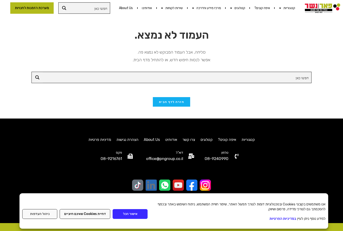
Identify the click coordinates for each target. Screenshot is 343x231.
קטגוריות (289, 8)
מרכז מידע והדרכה (208, 8)
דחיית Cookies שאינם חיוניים (85, 214)
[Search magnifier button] (64, 8)
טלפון (224, 153)
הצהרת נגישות (127, 139)
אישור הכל (130, 214)
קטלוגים (239, 8)
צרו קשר (188, 139)
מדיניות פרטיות (99, 139)
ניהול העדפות (39, 214)
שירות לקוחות (174, 8)
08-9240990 (216, 158)
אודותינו (147, 8)
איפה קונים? (262, 8)
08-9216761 (111, 158)
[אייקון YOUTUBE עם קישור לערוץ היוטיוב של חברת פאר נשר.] (178, 185)
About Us (126, 8)
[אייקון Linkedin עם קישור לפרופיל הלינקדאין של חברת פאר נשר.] (151, 185)
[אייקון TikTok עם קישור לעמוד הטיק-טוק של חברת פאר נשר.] (137, 185)
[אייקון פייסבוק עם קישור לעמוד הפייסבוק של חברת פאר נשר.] (191, 185)
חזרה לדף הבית (171, 102)
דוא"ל (179, 153)
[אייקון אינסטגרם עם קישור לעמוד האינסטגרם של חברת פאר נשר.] (205, 185)
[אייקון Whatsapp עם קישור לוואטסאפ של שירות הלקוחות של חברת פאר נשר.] (164, 185)
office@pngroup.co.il (164, 158)
